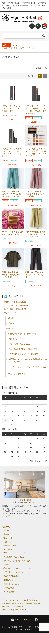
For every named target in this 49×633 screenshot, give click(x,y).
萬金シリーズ (10, 313)
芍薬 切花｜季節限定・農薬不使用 (23, 349)
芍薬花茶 (6, 565)
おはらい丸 (7, 542)
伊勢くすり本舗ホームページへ (14, 610)
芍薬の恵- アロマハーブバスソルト (17, 568)
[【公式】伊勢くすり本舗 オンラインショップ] (22, 18)
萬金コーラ (13, 323)
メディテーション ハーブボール (16, 572)
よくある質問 (8, 592)
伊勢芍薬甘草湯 (9, 546)
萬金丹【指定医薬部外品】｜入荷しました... (21, 48)
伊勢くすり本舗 (24, 500)
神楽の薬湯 (7, 549)
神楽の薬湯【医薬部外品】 (15, 309)
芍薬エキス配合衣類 (16, 374)
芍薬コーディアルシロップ (19, 339)
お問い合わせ (18, 607)
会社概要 (5, 607)
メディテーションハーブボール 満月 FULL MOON (26, 368)
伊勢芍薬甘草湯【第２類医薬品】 (22, 334)
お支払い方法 (8, 588)
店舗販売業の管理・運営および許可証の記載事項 (21, 603)
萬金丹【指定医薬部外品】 (15, 302)
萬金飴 (11, 318)
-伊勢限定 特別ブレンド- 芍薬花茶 (23, 354)
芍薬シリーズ (10, 328)
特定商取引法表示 (30, 600)
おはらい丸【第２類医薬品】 (16, 305)
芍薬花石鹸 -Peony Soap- (19, 344)
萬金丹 (6, 530)
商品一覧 (6, 527)
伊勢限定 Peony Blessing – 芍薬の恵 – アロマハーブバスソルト (26, 360)
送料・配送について (11, 584)
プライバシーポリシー (11, 600)
